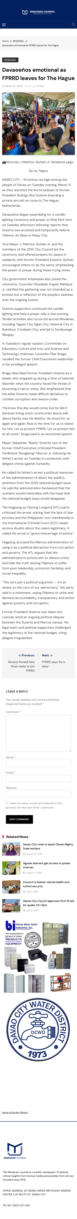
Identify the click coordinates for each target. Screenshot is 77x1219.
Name (11, 757)
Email (10, 773)
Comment (13, 712)
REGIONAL (10, 60)
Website (11, 788)
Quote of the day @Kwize (15, 1112)
